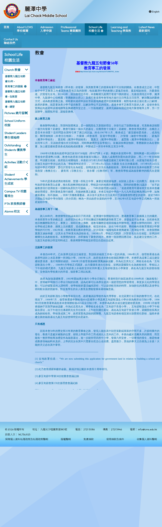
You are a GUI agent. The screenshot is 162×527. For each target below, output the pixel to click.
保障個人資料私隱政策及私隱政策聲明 (26, 439)
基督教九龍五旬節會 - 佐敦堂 (15, 94)
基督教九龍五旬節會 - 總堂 (15, 104)
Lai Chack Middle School (46, 15)
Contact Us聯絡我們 (11, 41)
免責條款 (89, 439)
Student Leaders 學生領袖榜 (15, 135)
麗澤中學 (36, 8)
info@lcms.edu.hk (147, 429)
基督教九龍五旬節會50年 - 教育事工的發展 (15, 81)
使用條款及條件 (115, 439)
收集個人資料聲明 (147, 439)
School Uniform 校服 (14, 123)
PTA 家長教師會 (14, 204)
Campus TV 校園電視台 (15, 193)
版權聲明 (66, 439)
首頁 (6, 27)
